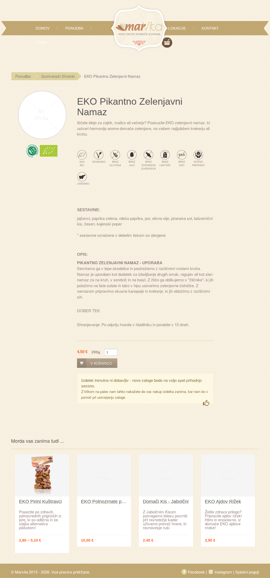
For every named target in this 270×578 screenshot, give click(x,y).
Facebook (196, 572)
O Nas (41, 42)
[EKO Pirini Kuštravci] (42, 475)
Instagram (223, 572)
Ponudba (74, 28)
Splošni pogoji (247, 572)
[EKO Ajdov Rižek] (228, 475)
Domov (43, 28)
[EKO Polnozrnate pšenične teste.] (104, 475)
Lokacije (177, 28)
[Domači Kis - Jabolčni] (166, 475)
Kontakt (210, 28)
